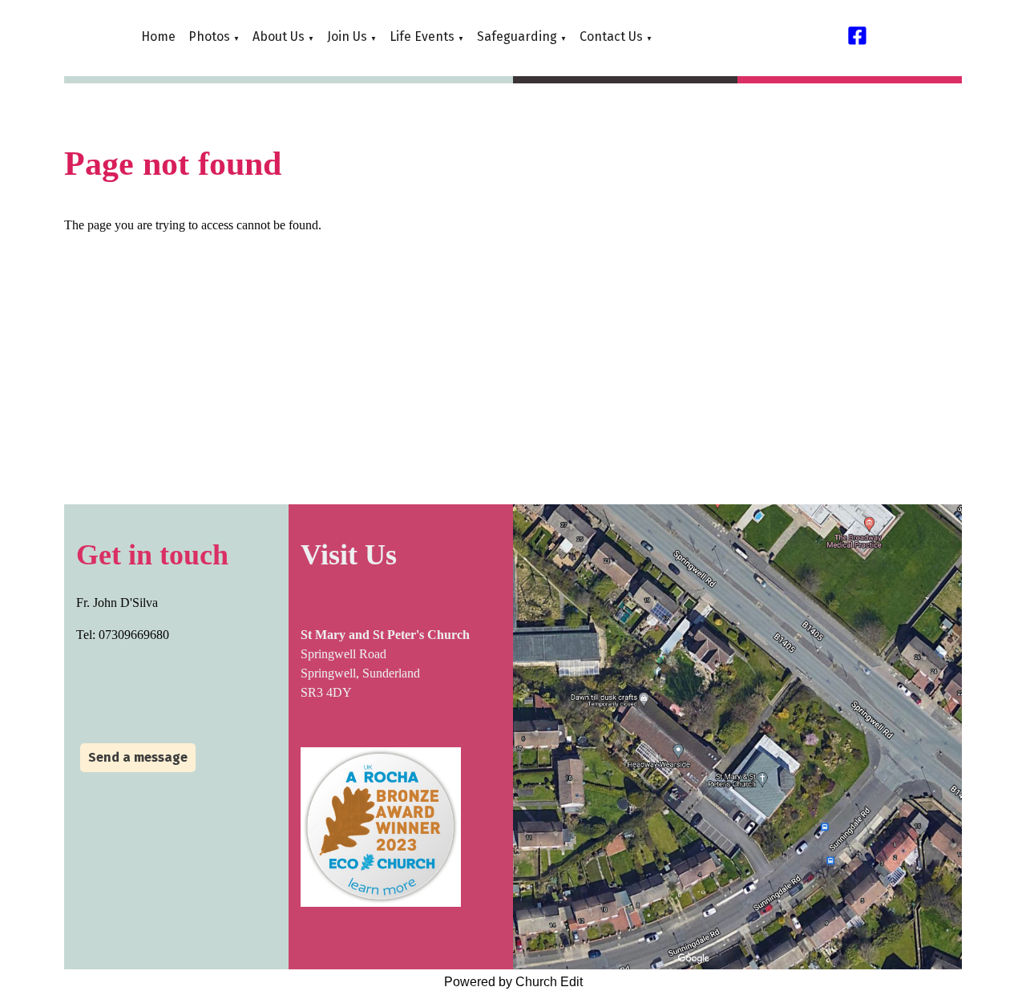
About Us (278, 36)
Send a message (138, 757)
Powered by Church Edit (513, 982)
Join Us (347, 36)
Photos (209, 36)
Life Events (422, 36)
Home (158, 36)
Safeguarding (517, 36)
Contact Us (611, 36)
